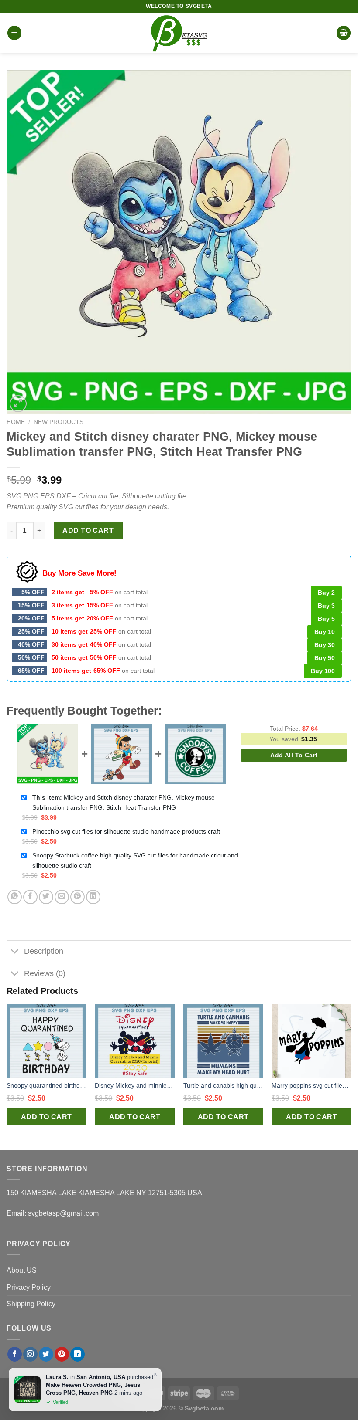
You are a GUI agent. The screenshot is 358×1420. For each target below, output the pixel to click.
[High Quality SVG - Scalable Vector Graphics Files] (179, 33)
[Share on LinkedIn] (93, 897)
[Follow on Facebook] (14, 1354)
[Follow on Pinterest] (62, 1354)
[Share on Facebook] (30, 897)
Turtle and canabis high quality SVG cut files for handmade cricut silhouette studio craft (223, 1085)
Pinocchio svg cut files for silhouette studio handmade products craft (126, 831)
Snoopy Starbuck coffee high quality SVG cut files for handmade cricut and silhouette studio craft (135, 860)
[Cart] (344, 33)
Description (43, 951)
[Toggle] (15, 952)
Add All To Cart (293, 755)
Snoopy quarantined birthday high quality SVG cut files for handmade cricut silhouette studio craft (46, 1085)
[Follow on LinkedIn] (77, 1354)
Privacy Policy (29, 1287)
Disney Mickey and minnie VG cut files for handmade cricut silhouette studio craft (135, 1085)
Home (16, 422)
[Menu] (14, 33)
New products (58, 422)
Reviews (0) (44, 973)
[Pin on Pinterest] (77, 897)
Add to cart (88, 530)
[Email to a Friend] (62, 897)
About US (22, 1270)
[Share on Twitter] (46, 897)
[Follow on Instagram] (30, 1354)
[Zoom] (18, 403)
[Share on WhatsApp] (14, 897)
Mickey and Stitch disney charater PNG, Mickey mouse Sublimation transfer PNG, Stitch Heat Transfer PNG (123, 802)
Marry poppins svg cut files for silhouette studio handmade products (311, 1085)
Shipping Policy (31, 1304)
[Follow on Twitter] (46, 1354)
